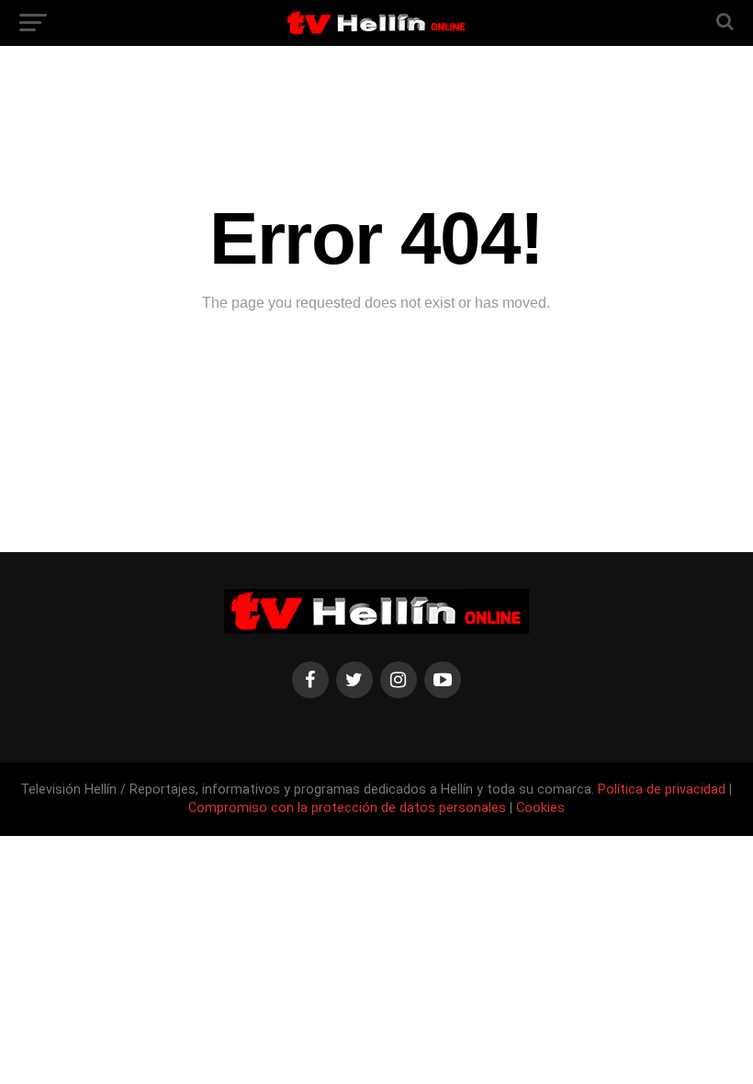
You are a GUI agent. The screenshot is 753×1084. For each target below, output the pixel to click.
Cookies (540, 808)
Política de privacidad (663, 789)
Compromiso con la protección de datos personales (347, 808)
